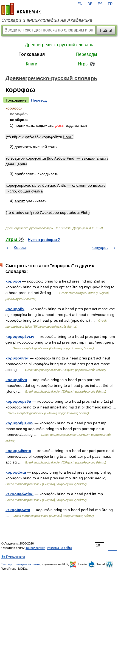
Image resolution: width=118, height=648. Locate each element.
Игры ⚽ (86, 64)
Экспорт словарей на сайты (20, 564)
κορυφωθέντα (18, 450)
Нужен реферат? (44, 239)
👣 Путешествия (13, 556)
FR (110, 4)
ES (100, 4)
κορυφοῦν (14, 309)
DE (90, 4)
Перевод (39, 100)
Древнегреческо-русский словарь (59, 44)
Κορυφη (20, 247)
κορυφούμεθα (18, 401)
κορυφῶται (15, 472)
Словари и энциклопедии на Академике (46, 20)
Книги (31, 64)
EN (79, 4)
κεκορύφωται (17, 510)
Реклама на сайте (59, 547)
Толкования (32, 54)
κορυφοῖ (13, 281)
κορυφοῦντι (16, 380)
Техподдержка (35, 547)
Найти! (106, 30)
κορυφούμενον (19, 423)
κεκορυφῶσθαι (19, 494)
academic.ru (21, 9)
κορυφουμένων (19, 336)
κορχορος (100, 247)
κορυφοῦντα (17, 358)
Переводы (86, 54)
